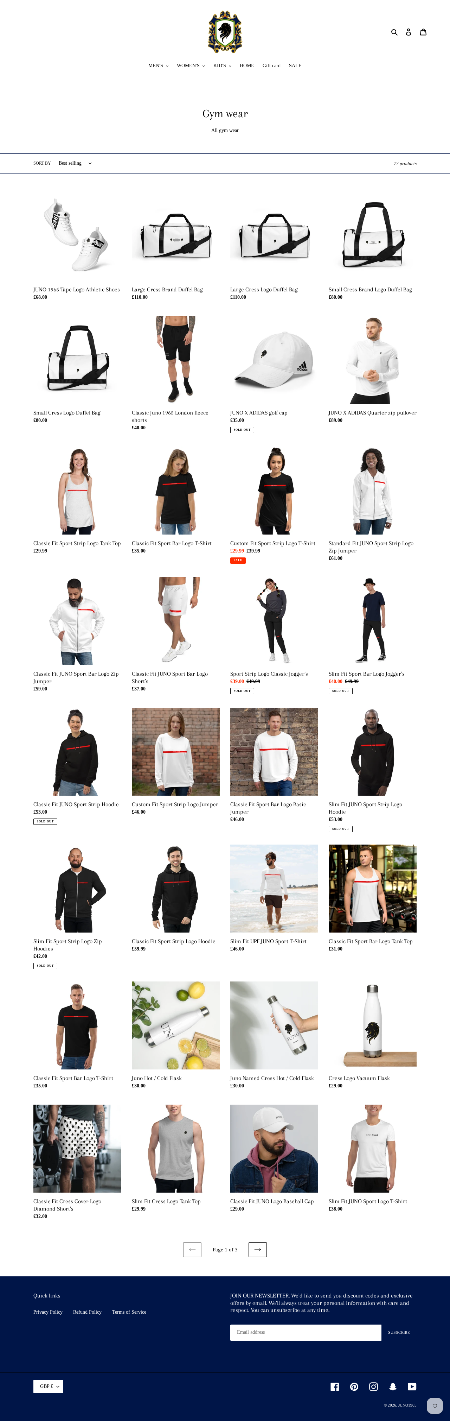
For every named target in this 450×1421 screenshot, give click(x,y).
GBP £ (46, 1386)
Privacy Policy (48, 1312)
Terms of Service (129, 1312)
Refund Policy (87, 1312)
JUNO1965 (407, 1405)
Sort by (42, 163)
